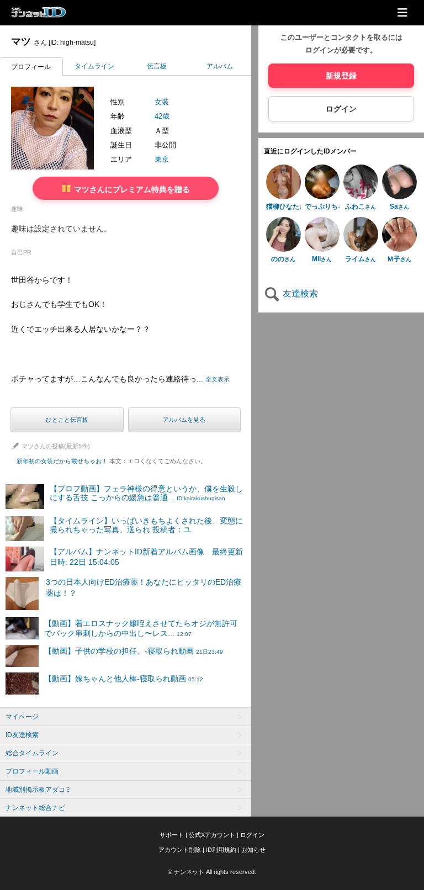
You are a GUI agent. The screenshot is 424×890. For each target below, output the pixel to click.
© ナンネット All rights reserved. (212, 871)
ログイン (341, 108)
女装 (162, 102)
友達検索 (299, 293)
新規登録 (341, 75)
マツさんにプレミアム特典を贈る (131, 189)
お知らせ (253, 849)
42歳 (162, 116)
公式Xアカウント (212, 834)
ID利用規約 (221, 849)
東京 (162, 159)
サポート (172, 834)
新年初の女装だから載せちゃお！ (111, 461)
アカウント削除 (179, 849)
